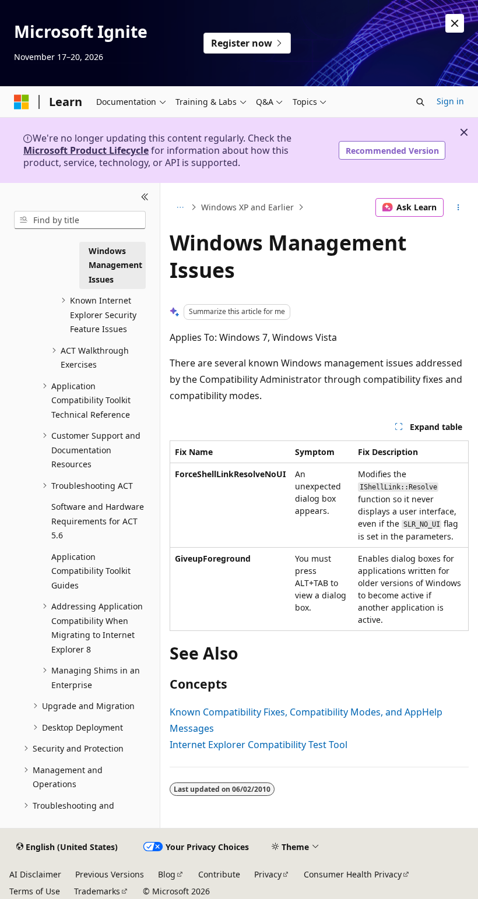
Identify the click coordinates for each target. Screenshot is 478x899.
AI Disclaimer (35, 874)
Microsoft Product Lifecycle (86, 150)
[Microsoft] (21, 102)
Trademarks (97, 891)
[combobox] (80, 220)
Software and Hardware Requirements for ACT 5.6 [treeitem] (97, 521)
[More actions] (458, 207)
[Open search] (420, 101)
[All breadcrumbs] (180, 207)
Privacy (268, 874)
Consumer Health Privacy (353, 874)
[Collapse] (145, 197)
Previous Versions (109, 874)
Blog (166, 874)
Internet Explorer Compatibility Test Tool (258, 744)
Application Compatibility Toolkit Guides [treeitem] (91, 571)
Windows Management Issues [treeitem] (115, 265)
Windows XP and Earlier (247, 207)
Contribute (219, 874)
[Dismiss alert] (454, 23)
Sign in (450, 101)
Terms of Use (34, 891)
